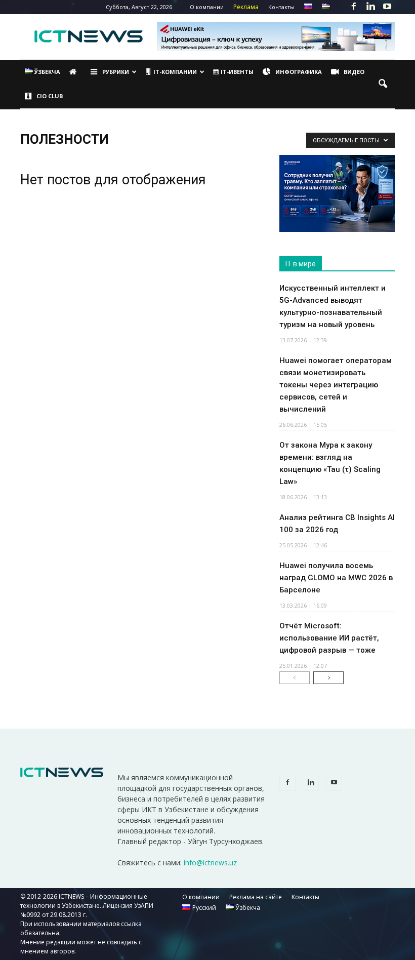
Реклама (246, 7)
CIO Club (49, 96)
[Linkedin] (370, 7)
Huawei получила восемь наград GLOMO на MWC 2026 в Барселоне (336, 577)
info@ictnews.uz (210, 862)
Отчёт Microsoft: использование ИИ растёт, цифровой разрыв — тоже (329, 638)
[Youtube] (387, 7)
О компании (207, 7)
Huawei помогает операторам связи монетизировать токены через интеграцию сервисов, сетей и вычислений (335, 385)
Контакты (281, 7)
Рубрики (115, 71)
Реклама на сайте (255, 897)
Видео (354, 71)
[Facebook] (353, 7)
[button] (382, 84)
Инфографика (298, 71)
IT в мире (300, 264)
